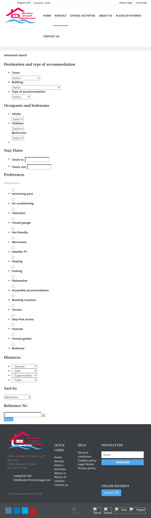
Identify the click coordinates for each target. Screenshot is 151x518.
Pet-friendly (20, 232)
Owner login (126, 2)
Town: (16, 73)
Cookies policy (87, 460)
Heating (17, 261)
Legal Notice (86, 464)
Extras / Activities (82, 15)
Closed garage (21, 223)
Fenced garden (22, 338)
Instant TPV (111, 493)
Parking (17, 271)
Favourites (141, 2)
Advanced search (15, 55)
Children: (18, 123)
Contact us (51, 36)
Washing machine (24, 300)
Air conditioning (23, 203)
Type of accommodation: (29, 91)
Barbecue (18, 348)
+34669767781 (22, 476)
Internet (17, 329)
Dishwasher (20, 280)
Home (47, 15)
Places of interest (129, 15)
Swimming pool (22, 194)
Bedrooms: (19, 133)
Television (18, 213)
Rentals (60, 15)
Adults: (16, 114)
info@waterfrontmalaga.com (32, 480)
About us (105, 15)
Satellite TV (19, 251)
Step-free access (23, 319)
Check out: (19, 167)
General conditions (85, 454)
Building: (18, 82)
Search (8, 419)
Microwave (19, 242)
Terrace (17, 309)
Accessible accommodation (30, 290)
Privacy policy (87, 468)
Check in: (18, 159)
